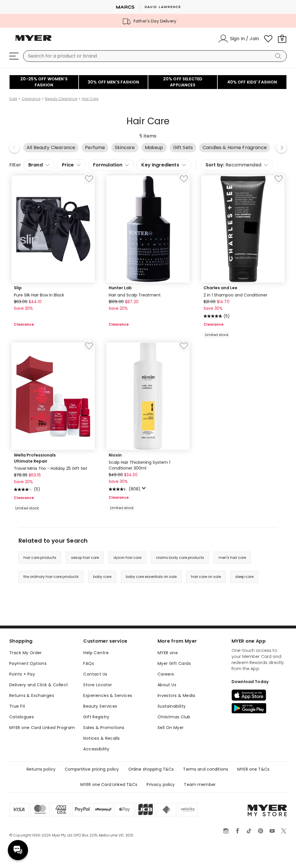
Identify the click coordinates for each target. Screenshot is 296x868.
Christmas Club (174, 717)
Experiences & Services (107, 695)
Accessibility (96, 749)
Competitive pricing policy (92, 769)
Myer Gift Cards (174, 663)
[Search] (279, 56)
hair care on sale (206, 576)
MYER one (168, 653)
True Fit (17, 706)
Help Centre (96, 653)
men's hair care (232, 557)
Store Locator (97, 685)
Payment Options (28, 663)
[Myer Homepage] (33, 41)
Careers (166, 674)
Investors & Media (176, 695)
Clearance (31, 99)
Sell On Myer (171, 727)
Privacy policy (161, 784)
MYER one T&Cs (253, 769)
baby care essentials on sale (151, 576)
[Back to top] (280, 854)
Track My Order (25, 653)
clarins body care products (180, 557)
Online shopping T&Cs (151, 769)
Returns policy (41, 769)
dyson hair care (127, 557)
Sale (13, 99)
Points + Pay (22, 674)
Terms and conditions (205, 769)
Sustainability (172, 706)
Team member (200, 784)
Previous (14, 147)
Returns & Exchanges (31, 695)
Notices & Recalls (101, 738)
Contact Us (95, 674)
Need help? (18, 850)
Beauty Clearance (61, 99)
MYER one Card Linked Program (42, 727)
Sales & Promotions (104, 727)
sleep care (244, 576)
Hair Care (90, 99)
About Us (167, 685)
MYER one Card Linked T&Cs (109, 784)
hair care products (39, 557)
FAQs (88, 663)
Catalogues (21, 717)
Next (281, 147)
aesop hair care (85, 557)
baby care (102, 576)
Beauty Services (100, 706)
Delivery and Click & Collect (38, 685)
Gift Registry (96, 717)
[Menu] (13, 56)
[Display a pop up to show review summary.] (144, 489)
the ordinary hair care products (51, 576)
